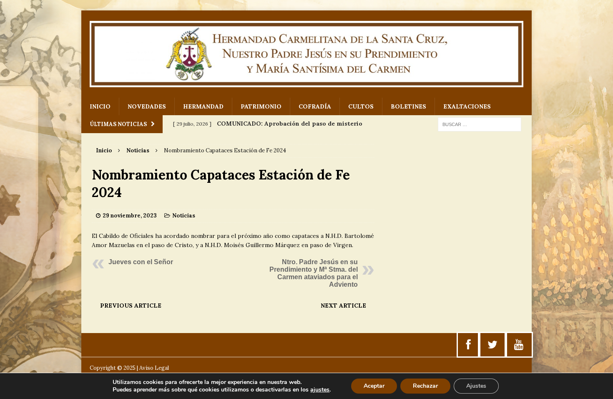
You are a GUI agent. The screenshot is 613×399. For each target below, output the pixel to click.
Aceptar (374, 386)
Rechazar (425, 386)
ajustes (319, 390)
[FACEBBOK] (468, 344)
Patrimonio (261, 106)
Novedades (147, 106)
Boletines (408, 106)
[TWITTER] (492, 344)
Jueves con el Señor (140, 261)
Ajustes (476, 386)
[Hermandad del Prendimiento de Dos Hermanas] (306, 54)
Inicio (100, 106)
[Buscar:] (479, 124)
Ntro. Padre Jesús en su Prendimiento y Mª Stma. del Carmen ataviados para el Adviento (313, 273)
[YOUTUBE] (519, 344)
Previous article (130, 305)
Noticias (183, 215)
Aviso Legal (154, 367)
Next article (343, 305)
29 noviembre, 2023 (130, 215)
